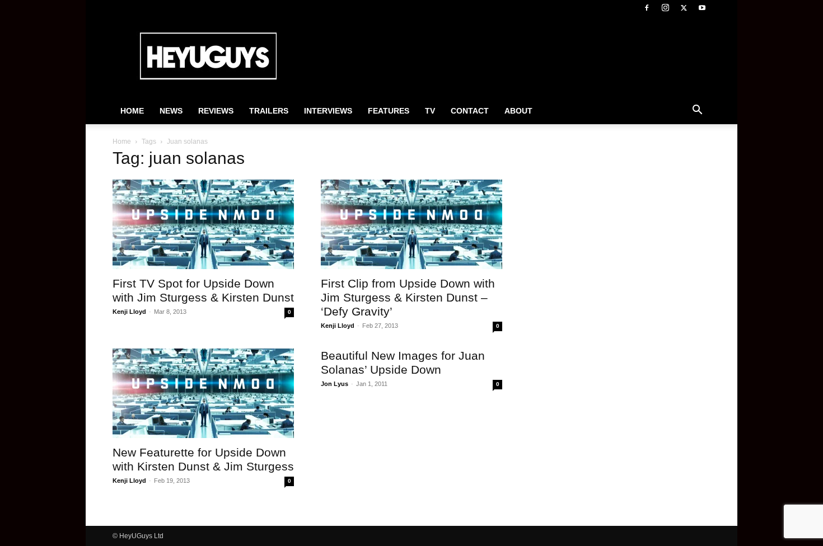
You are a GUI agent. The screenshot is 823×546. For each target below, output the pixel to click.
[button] (697, 111)
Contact (470, 110)
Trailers (268, 110)
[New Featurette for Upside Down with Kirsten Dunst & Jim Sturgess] (203, 393)
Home (132, 110)
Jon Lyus (334, 383)
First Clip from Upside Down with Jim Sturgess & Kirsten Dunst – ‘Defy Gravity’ (408, 297)
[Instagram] (665, 8)
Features (388, 110)
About (518, 110)
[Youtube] (702, 8)
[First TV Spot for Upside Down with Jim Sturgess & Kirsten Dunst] (203, 224)
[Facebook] (646, 8)
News (171, 110)
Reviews (215, 110)
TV (430, 110)
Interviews (328, 110)
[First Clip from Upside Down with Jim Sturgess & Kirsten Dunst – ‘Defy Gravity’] (411, 224)
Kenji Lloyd (129, 311)
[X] (683, 8)
